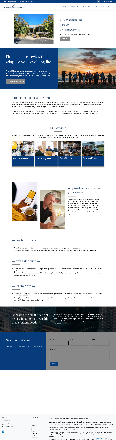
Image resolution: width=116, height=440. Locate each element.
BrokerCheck (85, 418)
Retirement (33, 420)
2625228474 (9, 420)
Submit (53, 364)
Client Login (109, 1)
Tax (31, 427)
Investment (33, 422)
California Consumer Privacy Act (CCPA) (101, 432)
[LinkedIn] (98, 1)
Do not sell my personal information (95, 434)
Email (72, 339)
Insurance (33, 425)
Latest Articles (34, 433)
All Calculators (34, 437)
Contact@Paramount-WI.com (9, 429)
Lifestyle (33, 431)
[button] (65, 6)
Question (53, 350)
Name (52, 339)
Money (32, 429)
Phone (93, 339)
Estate (32, 424)
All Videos (33, 435)
